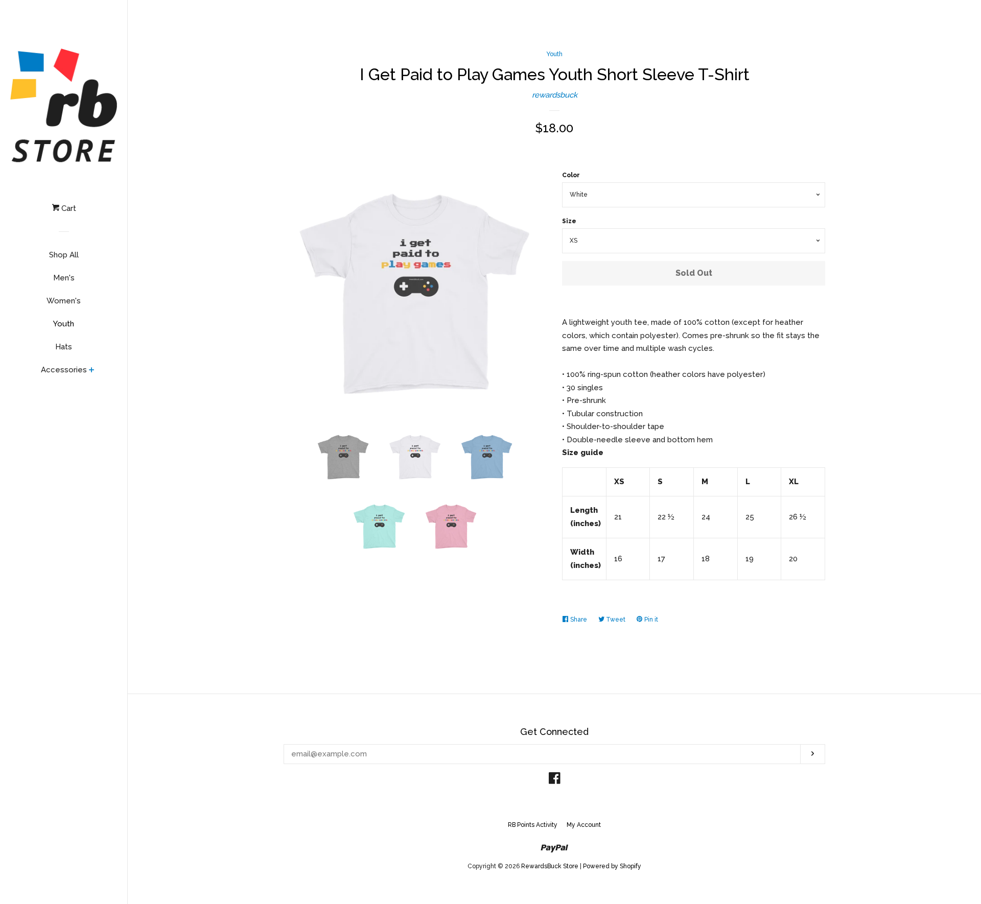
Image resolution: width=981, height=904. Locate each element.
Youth (63, 323)
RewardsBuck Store (549, 866)
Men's (64, 277)
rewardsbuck (554, 95)
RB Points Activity (532, 824)
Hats (63, 346)
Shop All (64, 254)
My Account (584, 824)
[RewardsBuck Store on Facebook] (554, 780)
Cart (67, 208)
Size (569, 221)
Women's (63, 300)
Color (571, 175)
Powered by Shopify (612, 866)
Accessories (64, 369)
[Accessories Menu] (92, 370)
